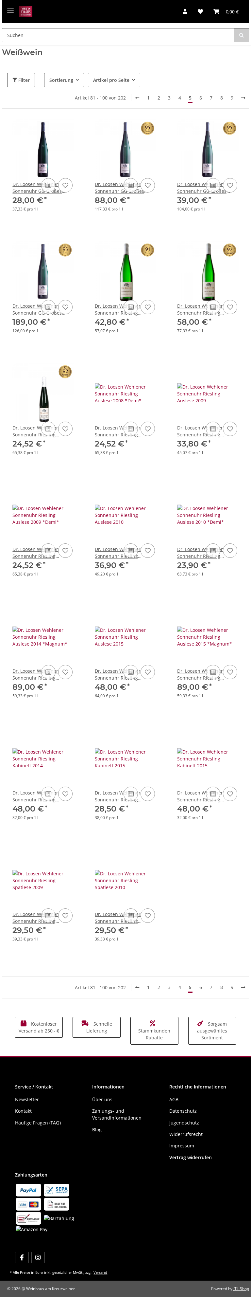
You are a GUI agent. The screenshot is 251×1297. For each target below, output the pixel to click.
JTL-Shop (241, 1288)
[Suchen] (241, 35)
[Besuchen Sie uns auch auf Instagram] (38, 1257)
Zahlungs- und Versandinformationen (117, 1114)
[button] (184, 11)
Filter (23, 80)
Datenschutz (183, 1111)
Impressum (181, 1145)
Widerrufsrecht (186, 1134)
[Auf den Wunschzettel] (65, 185)
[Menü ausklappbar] (10, 8)
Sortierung (61, 80)
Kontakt (23, 1111)
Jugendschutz (184, 1123)
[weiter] (243, 97)
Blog (97, 1129)
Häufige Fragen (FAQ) (38, 1123)
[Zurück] (137, 97)
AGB (173, 1099)
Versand (100, 1272)
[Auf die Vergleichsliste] (48, 185)
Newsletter (27, 1099)
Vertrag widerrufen (190, 1157)
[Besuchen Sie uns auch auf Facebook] (21, 1257)
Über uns (102, 1099)
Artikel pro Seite (111, 80)
